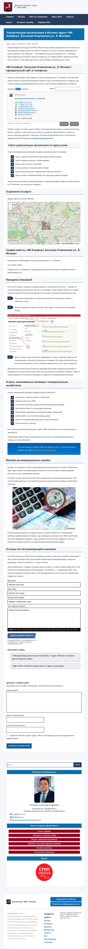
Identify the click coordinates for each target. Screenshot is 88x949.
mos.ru (31, 298)
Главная (10, 17)
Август (9, 22)
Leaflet (57, 243)
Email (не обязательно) (15, 725)
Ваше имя (12, 581)
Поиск (77, 765)
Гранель (70, 17)
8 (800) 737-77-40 (24, 102)
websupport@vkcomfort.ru (28, 110)
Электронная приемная (44, 852)
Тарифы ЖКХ (44, 22)
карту (63, 181)
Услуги (28, 44)
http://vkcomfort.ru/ (25, 115)
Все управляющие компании (50, 939)
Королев (47, 927)
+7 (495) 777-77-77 (18, 814)
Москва (21, 17)
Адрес (8, 44)
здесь (61, 542)
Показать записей (18, 89)
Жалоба (34, 44)
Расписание (21, 44)
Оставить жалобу (25, 22)
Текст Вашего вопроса (16, 606)
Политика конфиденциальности (66, 904)
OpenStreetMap (67, 243)
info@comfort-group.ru (26, 108)
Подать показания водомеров (44, 839)
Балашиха (48, 924)
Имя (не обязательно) (15, 715)
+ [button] (10, 205)
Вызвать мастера (44, 848)
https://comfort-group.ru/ (27, 112)
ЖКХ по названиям (38, 17)
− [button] (10, 208)
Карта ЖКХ (57, 17)
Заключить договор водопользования (44, 844)
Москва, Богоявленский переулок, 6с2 (26, 820)
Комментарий (12, 690)
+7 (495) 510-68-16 (25, 106)
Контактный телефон (16, 598)
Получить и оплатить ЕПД (44, 835)
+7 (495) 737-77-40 (25, 104)
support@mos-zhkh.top (66, 899)
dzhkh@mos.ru (17, 817)
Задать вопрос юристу (21, 635)
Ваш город (12, 589)
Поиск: (52, 89)
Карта (14, 44)
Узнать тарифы (44, 831)
